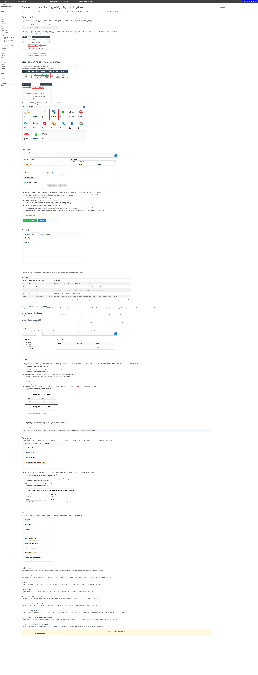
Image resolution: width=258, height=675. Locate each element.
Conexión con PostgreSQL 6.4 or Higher (9, 43)
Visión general (5, 16)
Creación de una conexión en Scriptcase (227, 9)
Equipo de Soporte (40, 633)
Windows (5, 33)
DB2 (3, 19)
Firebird (3, 21)
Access (3, 17)
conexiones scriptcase (59, 1)
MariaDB (4, 66)
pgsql (67, 1)
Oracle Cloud (4, 64)
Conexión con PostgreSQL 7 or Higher (9, 41)
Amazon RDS (4, 61)
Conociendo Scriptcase (6, 9)
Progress (4, 57)
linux (72, 1)
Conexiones (3, 14)
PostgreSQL (4, 30)
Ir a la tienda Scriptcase (250, 1)
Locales (2, 76)
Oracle (3, 28)
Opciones (3, 80)
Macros (2, 85)
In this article (223, 4)
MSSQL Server (5, 50)
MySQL (3, 26)
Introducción (4, 4)
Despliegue (3, 83)
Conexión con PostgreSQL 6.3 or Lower (9, 46)
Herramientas (4, 71)
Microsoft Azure (5, 59)
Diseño (2, 73)
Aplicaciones (4, 68)
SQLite (3, 51)
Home (51, 1)
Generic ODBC (5, 55)
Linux (4, 35)
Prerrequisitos (222, 7)
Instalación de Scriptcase (6, 6)
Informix (4, 23)
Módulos (3, 78)
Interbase (4, 25)
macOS (4, 48)
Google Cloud (4, 62)
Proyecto (3, 11)
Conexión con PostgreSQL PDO (9, 38)
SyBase (3, 53)
